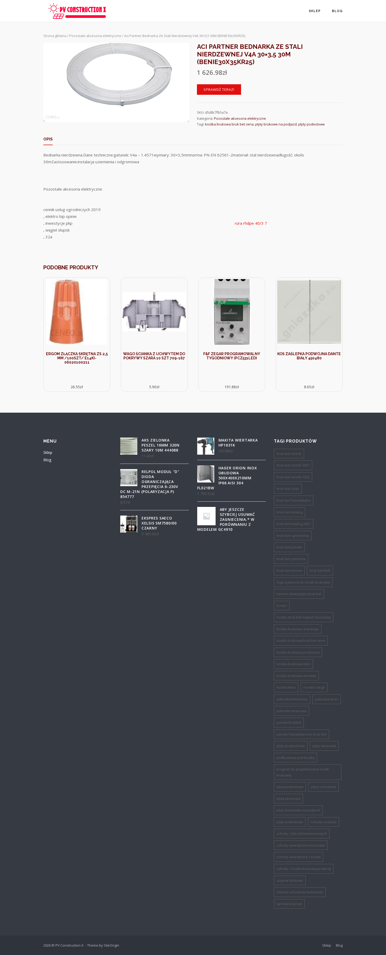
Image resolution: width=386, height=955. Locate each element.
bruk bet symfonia (291, 559)
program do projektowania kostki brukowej (303, 772)
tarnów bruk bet (289, 903)
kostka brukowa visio (293, 664)
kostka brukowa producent (298, 652)
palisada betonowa (292, 699)
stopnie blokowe (290, 880)
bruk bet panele (289, 547)
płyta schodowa (323, 786)
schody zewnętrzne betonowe (301, 845)
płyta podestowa (290, 786)
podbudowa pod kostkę (295, 757)
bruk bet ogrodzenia (293, 535)
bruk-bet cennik (289, 453)
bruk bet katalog (289, 512)
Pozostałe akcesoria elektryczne (95, 35)
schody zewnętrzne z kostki (299, 856)
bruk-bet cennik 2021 (293, 465)
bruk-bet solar (288, 488)
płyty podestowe (311, 124)
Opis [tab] (48, 139)
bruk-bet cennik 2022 (293, 477)
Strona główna (54, 35)
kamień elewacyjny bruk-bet (299, 593)
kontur (282, 605)
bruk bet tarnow (289, 570)
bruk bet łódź (320, 570)
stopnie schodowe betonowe (300, 892)
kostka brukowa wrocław (296, 675)
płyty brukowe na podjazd (276, 124)
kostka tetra (286, 687)
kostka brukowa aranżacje (298, 629)
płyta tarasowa (288, 798)
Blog (337, 11)
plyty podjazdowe (291, 745)
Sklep (315, 11)
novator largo (314, 687)
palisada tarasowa (291, 711)
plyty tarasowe (324, 745)
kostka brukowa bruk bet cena (229, 124)
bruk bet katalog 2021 (294, 523)
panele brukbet (289, 722)
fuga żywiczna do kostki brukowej (303, 582)
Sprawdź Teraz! (219, 89)
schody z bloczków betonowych (302, 833)
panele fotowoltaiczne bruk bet (301, 734)
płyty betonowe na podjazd (298, 810)
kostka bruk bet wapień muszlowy (304, 617)
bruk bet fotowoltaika (294, 500)
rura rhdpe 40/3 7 (251, 223)
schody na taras (323, 822)
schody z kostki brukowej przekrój (304, 868)
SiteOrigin (111, 945)
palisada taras (326, 699)
